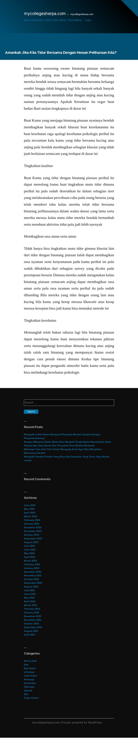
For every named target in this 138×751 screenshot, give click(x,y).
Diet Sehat (30, 668)
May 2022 (29, 597)
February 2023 (32, 564)
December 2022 (32, 571)
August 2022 (31, 586)
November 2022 (33, 575)
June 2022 (30, 594)
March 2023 (30, 560)
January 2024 (31, 523)
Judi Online (30, 675)
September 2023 (33, 538)
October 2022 (31, 579)
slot (26, 694)
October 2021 (31, 623)
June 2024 (30, 505)
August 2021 (31, 631)
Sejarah (28, 690)
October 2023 (31, 534)
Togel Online (31, 698)
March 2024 (30, 516)
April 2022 (29, 601)
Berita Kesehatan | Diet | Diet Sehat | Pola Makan (53, 20)
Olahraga (29, 686)
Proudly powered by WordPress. (81, 722)
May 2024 (29, 509)
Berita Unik (30, 661)
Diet (26, 664)
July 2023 (29, 546)
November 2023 (33, 531)
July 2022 (29, 590)
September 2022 (33, 583)
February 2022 (32, 608)
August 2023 (31, 542)
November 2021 (33, 620)
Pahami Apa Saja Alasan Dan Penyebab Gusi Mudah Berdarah (59, 445)
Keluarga (29, 679)
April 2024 (29, 512)
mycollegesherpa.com (45, 13)
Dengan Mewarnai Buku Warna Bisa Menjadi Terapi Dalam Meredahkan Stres (67, 441)
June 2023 (30, 549)
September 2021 (33, 627)
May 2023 (29, 553)
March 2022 (30, 605)
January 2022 (31, 612)
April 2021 (29, 634)
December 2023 (32, 527)
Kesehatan (30, 683)
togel (88, 20)
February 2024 (32, 520)
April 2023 (29, 557)
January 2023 (31, 568)
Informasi (29, 672)
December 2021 (32, 616)
